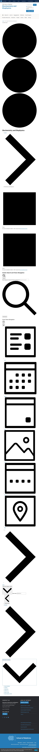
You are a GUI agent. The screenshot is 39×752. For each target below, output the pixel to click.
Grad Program (28, 15)
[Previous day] (4, 530)
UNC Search (37, 1)
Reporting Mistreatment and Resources (27, 729)
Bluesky (5, 713)
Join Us (11, 15)
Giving (29, 17)
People (18, 17)
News (26, 17)
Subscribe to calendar (6, 659)
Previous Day (7, 603)
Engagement (16, 15)
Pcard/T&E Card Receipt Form (26, 724)
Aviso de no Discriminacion (32, 745)
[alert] (19, 208)
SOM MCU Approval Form (25, 712)
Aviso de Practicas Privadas (24, 744)
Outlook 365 (6, 689)
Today (3, 584)
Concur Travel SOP (24, 727)
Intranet (24, 742)
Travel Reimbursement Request (26, 722)
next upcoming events (23, 228)
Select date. (14, 593)
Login (35, 742)
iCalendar (5, 687)
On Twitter (2, 717)
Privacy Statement (30, 742)
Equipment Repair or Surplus (25, 705)
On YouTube (8, 717)
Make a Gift (30, 11)
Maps (18, 1)
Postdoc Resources (6, 17)
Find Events (5, 316)
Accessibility (4, 1)
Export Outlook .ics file (8, 693)
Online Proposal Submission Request (27, 707)
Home (3, 15)
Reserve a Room (24, 702)
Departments (24, 1)
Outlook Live (6, 690)
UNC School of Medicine (7, 4)
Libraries (14, 1)
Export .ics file (6, 692)
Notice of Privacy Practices (15, 744)
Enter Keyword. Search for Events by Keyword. (11, 279)
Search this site (29, 6)
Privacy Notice (22, 750)
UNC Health (20, 742)
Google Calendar (7, 686)
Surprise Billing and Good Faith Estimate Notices (29, 747)
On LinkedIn (6, 717)
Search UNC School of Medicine (30, 8)
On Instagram (4, 717)
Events (10, 1)
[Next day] (20, 582)
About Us (6, 15)
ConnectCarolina (30, 1)
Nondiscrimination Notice (32, 744)
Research (13, 17)
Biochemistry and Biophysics (9, 7)
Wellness (22, 15)
